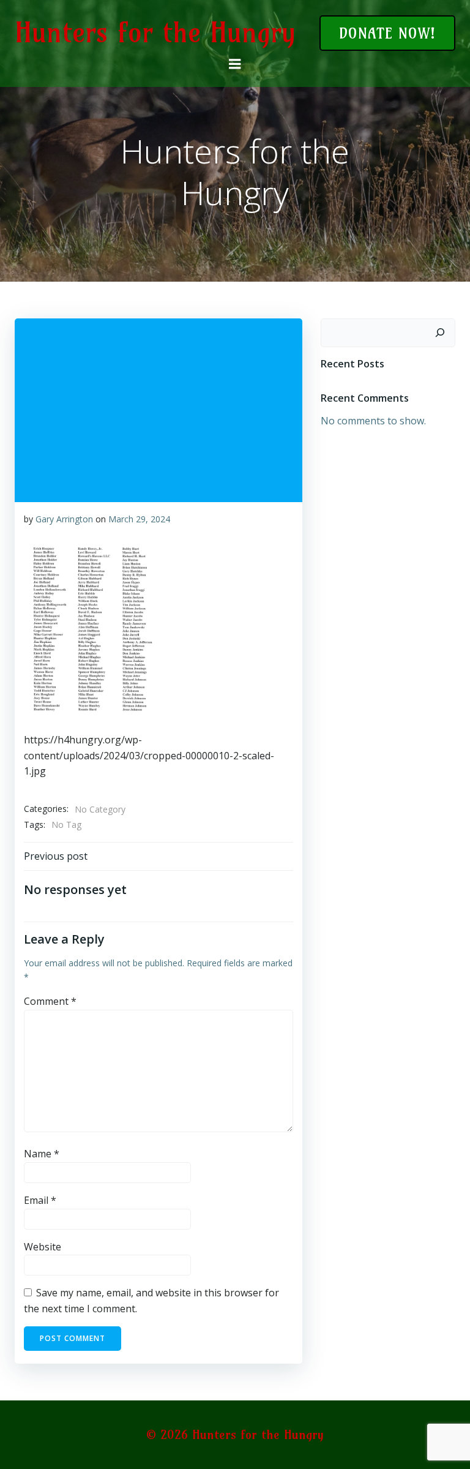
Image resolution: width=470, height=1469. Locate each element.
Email (40, 1200)
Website (42, 1246)
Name (41, 1153)
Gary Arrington (64, 519)
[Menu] (235, 64)
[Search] (440, 333)
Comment (50, 1001)
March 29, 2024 (139, 519)
